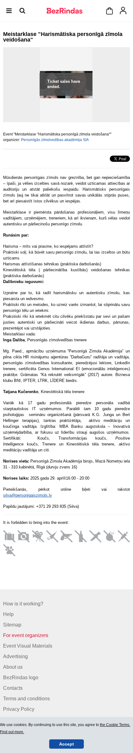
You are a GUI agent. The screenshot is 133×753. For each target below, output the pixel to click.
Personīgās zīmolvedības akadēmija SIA (55, 140)
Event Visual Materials (27, 646)
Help (8, 614)
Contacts (13, 688)
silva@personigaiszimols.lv (27, 495)
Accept (66, 744)
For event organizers (25, 635)
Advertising (15, 656)
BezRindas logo (20, 677)
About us (13, 667)
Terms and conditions (26, 698)
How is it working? (23, 603)
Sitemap (12, 624)
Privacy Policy (18, 709)
